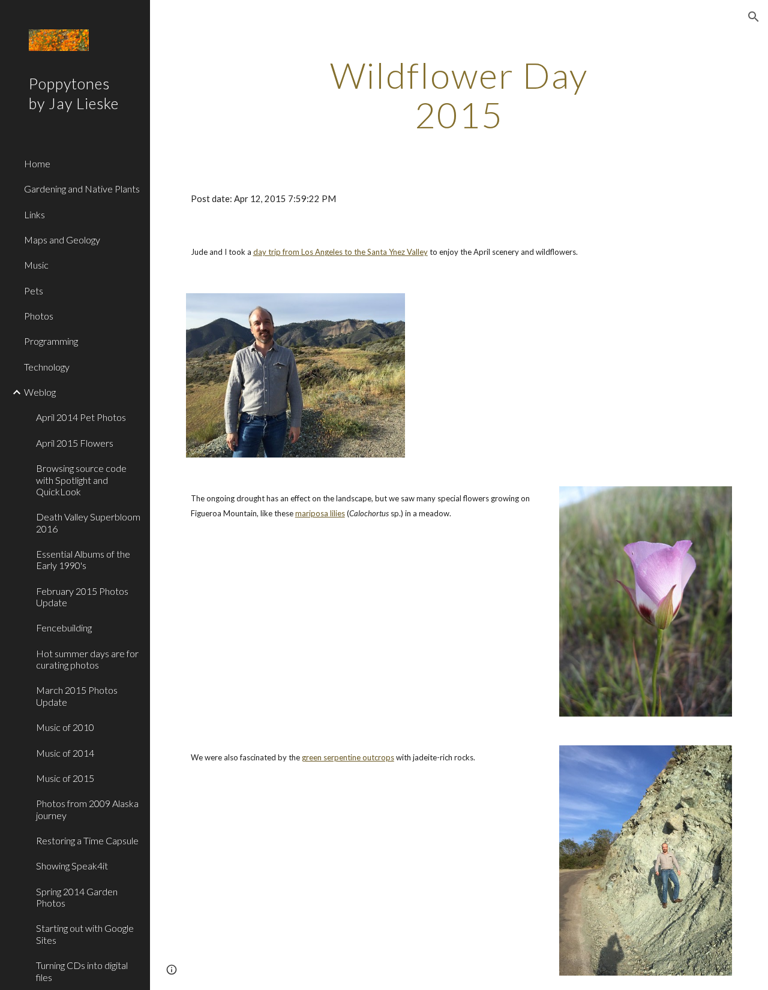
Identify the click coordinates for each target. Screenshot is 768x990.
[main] (458, 94)
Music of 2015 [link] (65, 778)
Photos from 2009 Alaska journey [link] (87, 809)
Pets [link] (33, 290)
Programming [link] (51, 341)
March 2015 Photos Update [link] (77, 695)
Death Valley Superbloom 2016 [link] (88, 522)
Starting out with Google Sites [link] (85, 933)
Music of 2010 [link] (65, 727)
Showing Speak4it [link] (72, 865)
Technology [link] (47, 366)
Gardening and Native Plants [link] (82, 188)
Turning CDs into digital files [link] (82, 970)
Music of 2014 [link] (65, 753)
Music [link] (36, 264)
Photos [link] (38, 315)
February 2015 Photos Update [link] (82, 596)
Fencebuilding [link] (64, 627)
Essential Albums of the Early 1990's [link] (83, 559)
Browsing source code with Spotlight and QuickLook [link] (81, 479)
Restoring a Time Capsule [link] (87, 840)
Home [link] (37, 163)
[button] (753, 16)
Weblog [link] (40, 392)
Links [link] (34, 214)
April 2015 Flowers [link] (74, 443)
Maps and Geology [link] (62, 239)
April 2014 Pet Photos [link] (81, 417)
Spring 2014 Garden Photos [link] (77, 897)
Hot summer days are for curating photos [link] (87, 659)
